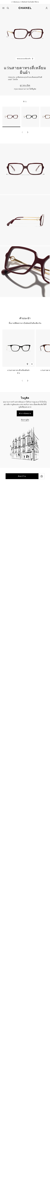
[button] (25, 7)
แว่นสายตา (28, 512)
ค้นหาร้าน (22, 476)
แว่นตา (17, 512)
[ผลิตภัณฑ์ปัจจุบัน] (11, 117)
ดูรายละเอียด (25, 85)
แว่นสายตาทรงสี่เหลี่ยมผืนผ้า (17, 370)
